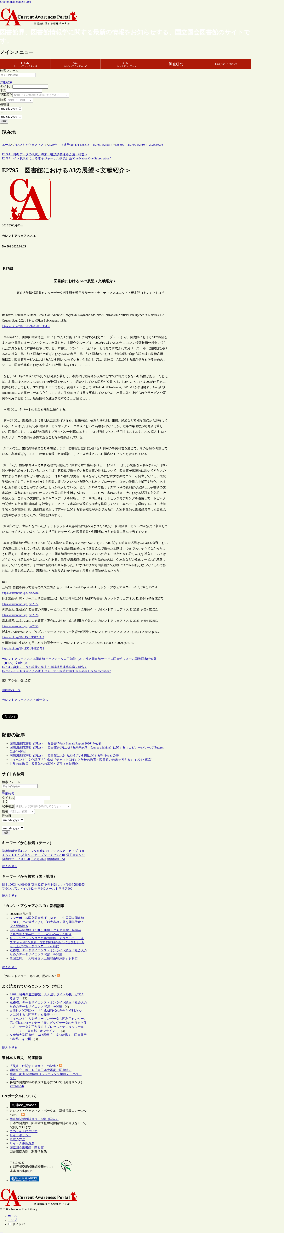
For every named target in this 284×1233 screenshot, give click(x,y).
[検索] (1, 79)
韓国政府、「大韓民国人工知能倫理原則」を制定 (44, 958)
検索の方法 (17, 1139)
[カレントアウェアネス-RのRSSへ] (58, 976)
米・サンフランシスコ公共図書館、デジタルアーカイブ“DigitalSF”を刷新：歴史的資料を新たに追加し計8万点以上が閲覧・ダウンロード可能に (47, 942)
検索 (4, 121)
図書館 (40, 659)
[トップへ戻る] (1, 1232)
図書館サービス (102, 659)
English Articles (226, 64)
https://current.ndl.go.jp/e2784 (20, 592)
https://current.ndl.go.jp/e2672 (20, 604)
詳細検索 (6, 82)
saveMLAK (17, 1086)
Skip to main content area (15, 1)
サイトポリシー (20, 1135)
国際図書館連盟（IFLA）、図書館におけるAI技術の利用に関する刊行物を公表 (64, 755)
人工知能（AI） (74, 659)
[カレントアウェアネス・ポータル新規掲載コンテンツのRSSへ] (23, 1115)
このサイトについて (23, 1131)
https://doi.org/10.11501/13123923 (23, 637)
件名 (88, 659)
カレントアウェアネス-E (19, 659)
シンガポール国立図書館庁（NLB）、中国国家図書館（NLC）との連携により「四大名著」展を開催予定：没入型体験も (47, 922)
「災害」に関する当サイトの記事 (33, 1066)
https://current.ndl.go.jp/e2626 (20, 615)
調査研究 (176, 64)
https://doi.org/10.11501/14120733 (23, 648)
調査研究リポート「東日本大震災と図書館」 (40, 1070)
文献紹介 (21, 663)
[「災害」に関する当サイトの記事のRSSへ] (60, 1066)
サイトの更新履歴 (22, 1143)
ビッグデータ (54, 659)
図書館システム (124, 659)
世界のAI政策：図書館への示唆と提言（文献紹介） (45, 763)
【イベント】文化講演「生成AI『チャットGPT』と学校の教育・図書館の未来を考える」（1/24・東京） (82, 759)
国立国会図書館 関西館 (27, 1147)
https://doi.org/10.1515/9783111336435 (26, 326)
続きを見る (9, 866)
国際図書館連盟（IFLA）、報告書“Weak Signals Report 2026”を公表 (55, 743)
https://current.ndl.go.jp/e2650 (20, 626)
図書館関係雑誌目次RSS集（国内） (34, 1119)
